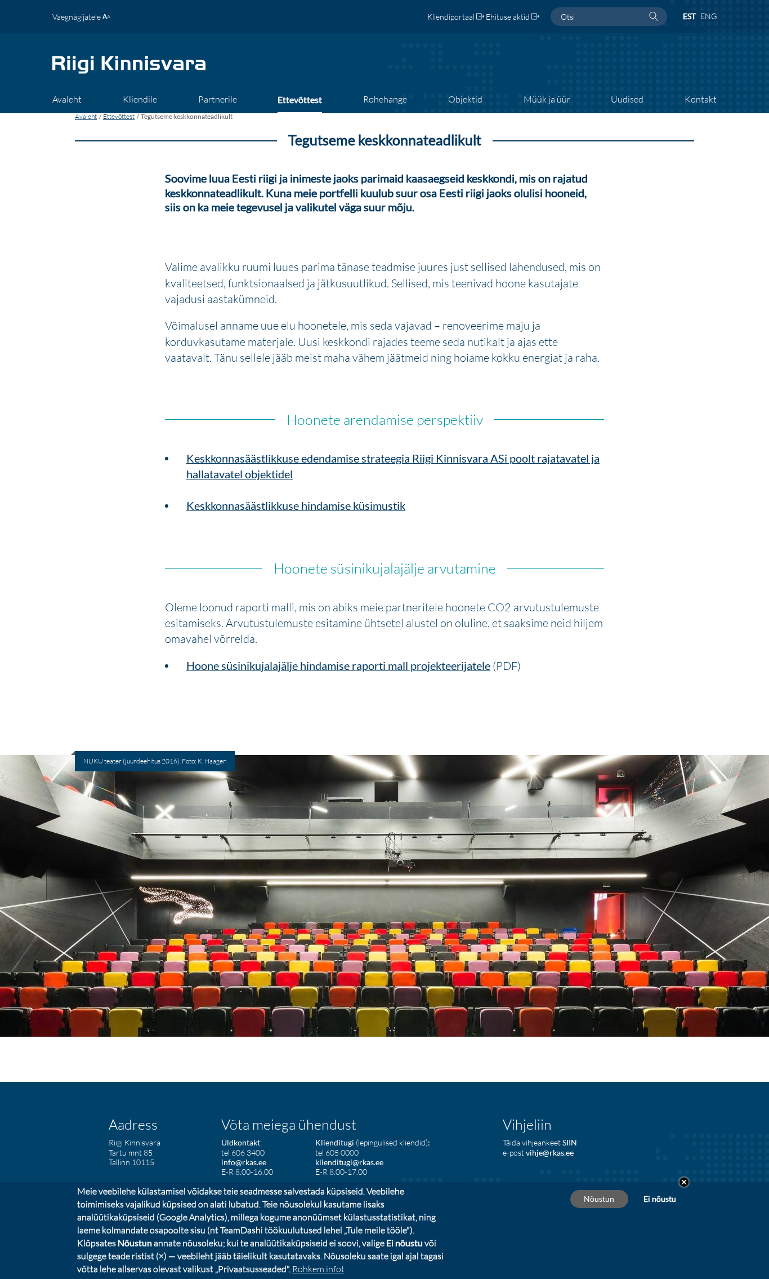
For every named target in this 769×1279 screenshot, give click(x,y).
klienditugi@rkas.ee (349, 1162)
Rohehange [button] (385, 99)
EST (689, 16)
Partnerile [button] (217, 99)
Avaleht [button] (67, 99)
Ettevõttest (119, 116)
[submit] (653, 17)
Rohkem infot (318, 1268)
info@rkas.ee (243, 1162)
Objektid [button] (465, 99)
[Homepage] (128, 72)
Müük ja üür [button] (547, 99)
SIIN (569, 1142)
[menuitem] (67, 103)
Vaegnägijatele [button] (77, 16)
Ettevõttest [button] (300, 99)
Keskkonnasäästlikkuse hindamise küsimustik (295, 505)
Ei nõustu (659, 1198)
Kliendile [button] (140, 99)
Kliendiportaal (451, 16)
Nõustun (599, 1198)
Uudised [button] (627, 99)
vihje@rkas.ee (550, 1152)
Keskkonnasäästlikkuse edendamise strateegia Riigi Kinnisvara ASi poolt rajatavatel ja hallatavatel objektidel (393, 466)
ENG (708, 16)
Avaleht (86, 116)
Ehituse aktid (508, 16)
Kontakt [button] (701, 99)
